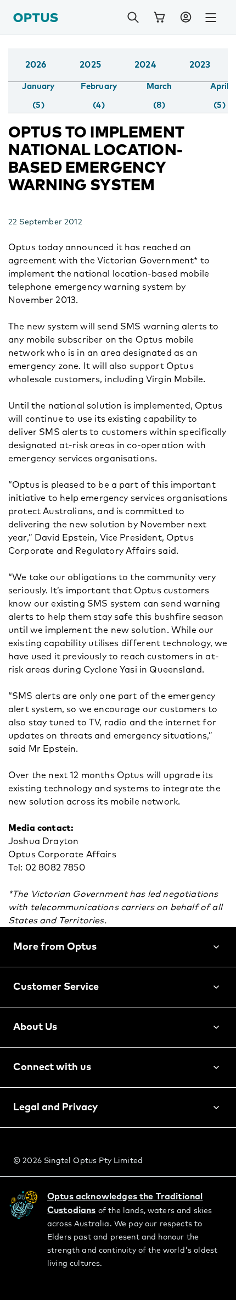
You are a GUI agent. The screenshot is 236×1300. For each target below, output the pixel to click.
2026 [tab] (36, 64)
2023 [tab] (200, 64)
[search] (133, 17)
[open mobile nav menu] (211, 17)
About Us (35, 1027)
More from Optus (55, 947)
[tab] (38, 96)
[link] (159, 17)
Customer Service (56, 987)
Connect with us (52, 1067)
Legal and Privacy (55, 1107)
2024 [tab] (145, 64)
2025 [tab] (90, 64)
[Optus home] (35, 17)
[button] (185, 17)
